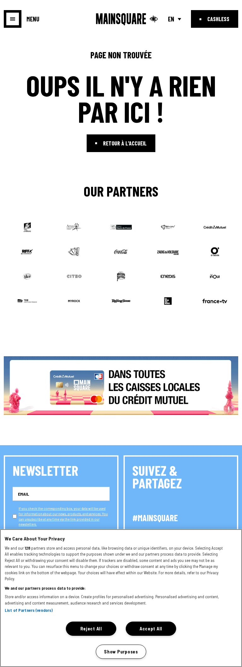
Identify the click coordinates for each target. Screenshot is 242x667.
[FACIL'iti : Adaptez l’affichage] (154, 19)
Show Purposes (121, 651)
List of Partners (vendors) (29, 610)
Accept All (151, 628)
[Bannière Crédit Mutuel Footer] (121, 385)
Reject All (91, 628)
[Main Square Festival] (121, 19)
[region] (121, 598)
